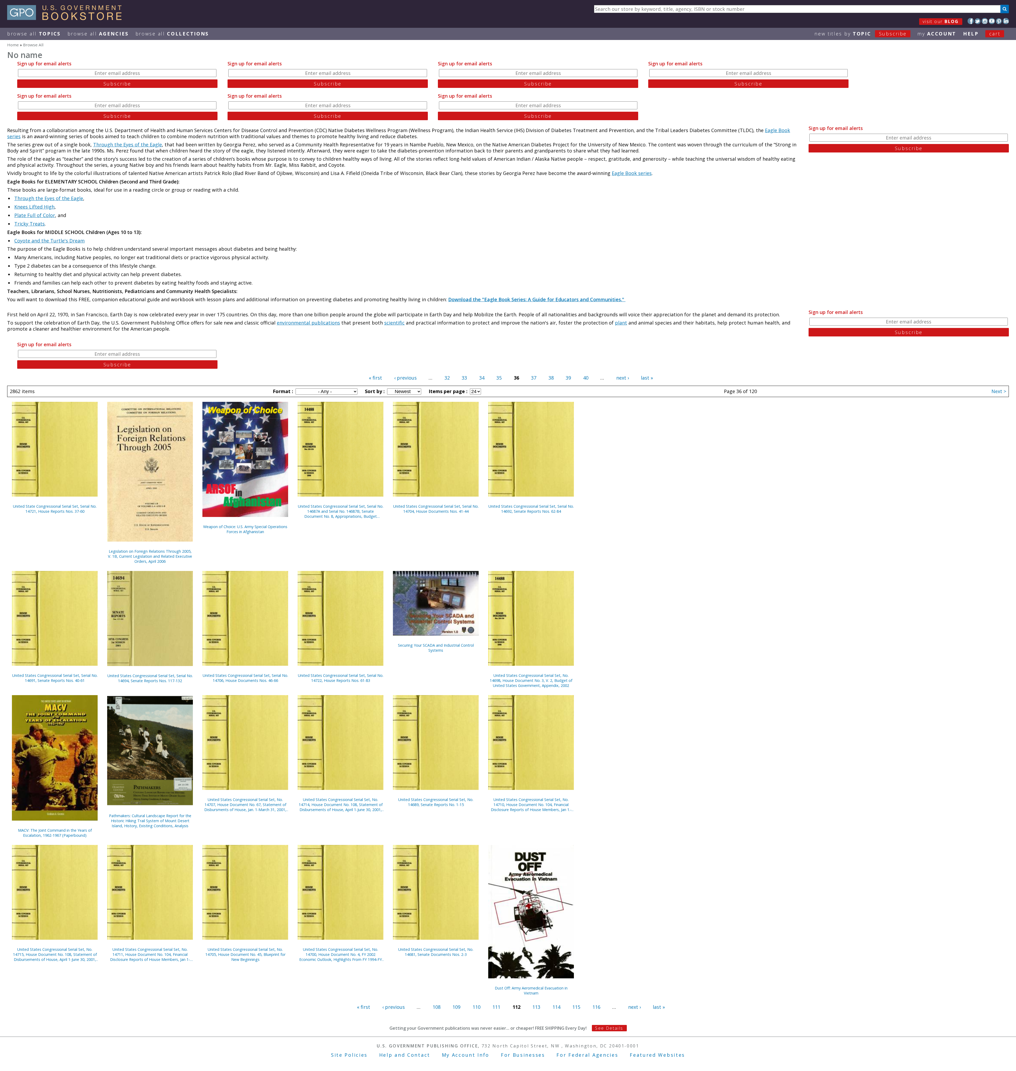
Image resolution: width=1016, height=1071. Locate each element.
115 (576, 1007)
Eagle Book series (632, 173)
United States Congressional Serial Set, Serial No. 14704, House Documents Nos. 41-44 (436, 509)
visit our (941, 21)
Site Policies (349, 1055)
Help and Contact (404, 1055)
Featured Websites (657, 1055)
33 (464, 378)
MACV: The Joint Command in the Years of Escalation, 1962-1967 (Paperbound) (55, 833)
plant (621, 323)
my (936, 33)
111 (496, 1007)
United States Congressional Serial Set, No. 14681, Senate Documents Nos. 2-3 (435, 952)
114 (556, 1007)
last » (647, 378)
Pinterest (999, 21)
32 (447, 378)
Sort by (374, 391)
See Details (609, 1028)
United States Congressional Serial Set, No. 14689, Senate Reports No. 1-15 (435, 802)
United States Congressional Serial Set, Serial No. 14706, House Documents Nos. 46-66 (245, 678)
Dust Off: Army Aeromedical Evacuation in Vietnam (531, 991)
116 (596, 1007)
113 (536, 1007)
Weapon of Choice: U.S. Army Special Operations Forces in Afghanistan (245, 529)
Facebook (971, 21)
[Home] (66, 18)
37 (533, 378)
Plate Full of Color (34, 215)
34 (481, 378)
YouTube (992, 21)
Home (13, 44)
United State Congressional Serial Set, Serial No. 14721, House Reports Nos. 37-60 (55, 509)
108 (437, 1007)
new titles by (860, 33)
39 (568, 378)
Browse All (34, 33)
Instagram (985, 21)
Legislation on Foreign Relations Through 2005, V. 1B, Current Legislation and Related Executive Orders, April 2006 (150, 556)
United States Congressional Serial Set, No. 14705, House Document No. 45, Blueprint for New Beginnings (245, 954)
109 (456, 1007)
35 (499, 378)
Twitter (978, 21)
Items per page (447, 391)
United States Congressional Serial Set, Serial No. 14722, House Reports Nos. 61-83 (340, 678)
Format (282, 391)
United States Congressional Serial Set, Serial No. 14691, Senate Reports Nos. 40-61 (55, 678)
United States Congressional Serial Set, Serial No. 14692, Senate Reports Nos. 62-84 (531, 509)
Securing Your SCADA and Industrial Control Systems (436, 648)
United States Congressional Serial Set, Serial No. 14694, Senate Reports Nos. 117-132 (150, 678)
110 (476, 1007)
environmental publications (308, 323)
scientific (394, 323)
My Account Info (465, 1055)
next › (622, 378)
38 (551, 378)
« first (375, 378)
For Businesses (523, 1055)
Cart (994, 33)
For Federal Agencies (587, 1055)
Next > (998, 391)
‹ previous (405, 378)
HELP (971, 33)
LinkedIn (1006, 21)
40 (585, 378)
